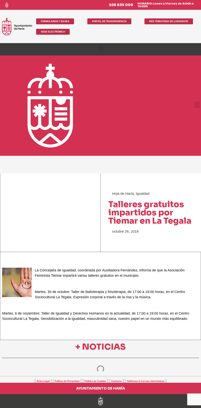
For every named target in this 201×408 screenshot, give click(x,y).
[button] (100, 48)
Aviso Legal (43, 381)
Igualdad (142, 194)
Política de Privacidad (67, 381)
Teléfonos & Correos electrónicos (145, 381)
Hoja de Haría (123, 194)
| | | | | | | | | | (100, 380)
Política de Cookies (95, 381)
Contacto (116, 381)
